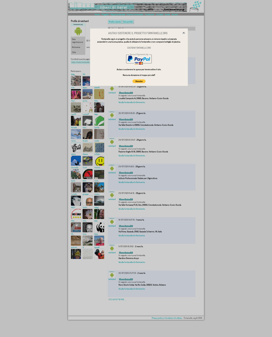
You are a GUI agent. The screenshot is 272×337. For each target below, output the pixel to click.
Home (97, 14)
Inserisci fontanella (135, 14)
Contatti (159, 14)
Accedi (175, 14)
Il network (149, 14)
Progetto (105, 14)
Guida (167, 14)
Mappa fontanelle (118, 14)
